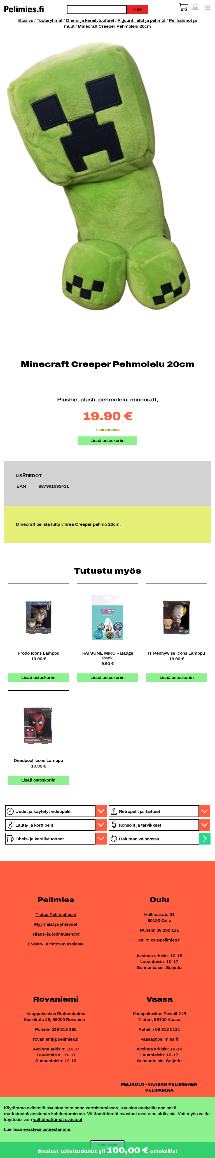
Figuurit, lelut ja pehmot (141, 20)
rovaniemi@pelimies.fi (55, 1039)
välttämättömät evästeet (57, 1120)
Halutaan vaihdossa (139, 839)
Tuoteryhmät (49, 20)
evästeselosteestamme (46, 1129)
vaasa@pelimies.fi (159, 1039)
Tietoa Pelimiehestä (56, 915)
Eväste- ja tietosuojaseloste (56, 944)
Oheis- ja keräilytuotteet (90, 20)
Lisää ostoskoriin (107, 441)
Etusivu (25, 20)
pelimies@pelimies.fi (159, 940)
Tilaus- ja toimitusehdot (56, 934)
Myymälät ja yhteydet (55, 924)
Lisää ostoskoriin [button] (38, 678)
